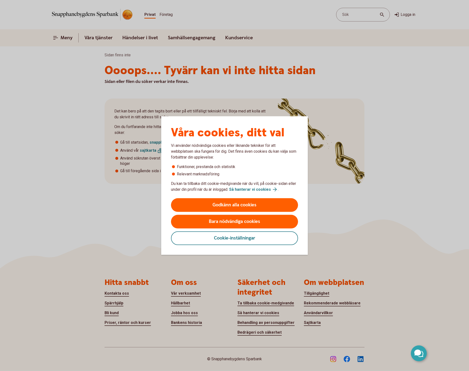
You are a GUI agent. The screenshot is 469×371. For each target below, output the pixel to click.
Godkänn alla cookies (234, 205)
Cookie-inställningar (234, 238)
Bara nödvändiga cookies (234, 222)
